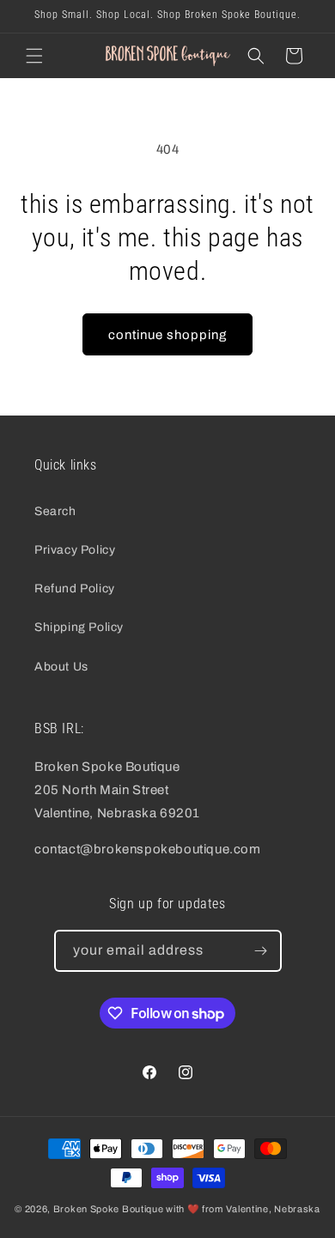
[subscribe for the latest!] (261, 951)
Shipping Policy (79, 627)
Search (55, 511)
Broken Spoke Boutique (108, 1209)
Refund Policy (74, 588)
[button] (34, 56)
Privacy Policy (74, 549)
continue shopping (167, 335)
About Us (61, 666)
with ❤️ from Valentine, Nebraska (243, 1209)
